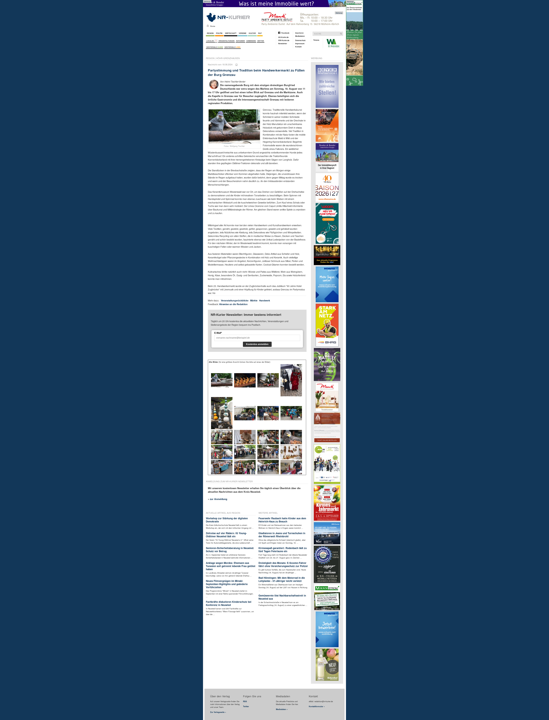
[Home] (208, 25)
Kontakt (298, 46)
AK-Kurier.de (283, 37)
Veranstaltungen (226, 41)
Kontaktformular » (317, 706)
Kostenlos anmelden (257, 344)
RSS (245, 701)
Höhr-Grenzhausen (228, 58)
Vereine (242, 33)
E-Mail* (218, 333)
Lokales (210, 41)
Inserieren (299, 33)
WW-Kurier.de (283, 40)
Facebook (285, 33)
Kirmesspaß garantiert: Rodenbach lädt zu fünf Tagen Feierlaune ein (282, 549)
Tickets (316, 40)
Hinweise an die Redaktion (233, 304)
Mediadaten (300, 36)
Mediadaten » (282, 709)
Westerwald (214, 47)
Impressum (300, 43)
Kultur (252, 33)
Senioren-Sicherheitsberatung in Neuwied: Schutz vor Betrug (230, 549)
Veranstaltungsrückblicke (234, 300)
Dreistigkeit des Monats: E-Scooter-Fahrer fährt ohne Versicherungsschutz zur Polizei (283, 564)
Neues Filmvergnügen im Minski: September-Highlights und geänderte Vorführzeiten (227, 584)
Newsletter (282, 43)
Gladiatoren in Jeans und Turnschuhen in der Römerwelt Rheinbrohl (281, 534)
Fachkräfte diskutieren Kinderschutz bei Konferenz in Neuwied (228, 603)
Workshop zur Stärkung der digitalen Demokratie (227, 520)
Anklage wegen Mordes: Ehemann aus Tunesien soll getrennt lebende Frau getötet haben (230, 566)
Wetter (260, 41)
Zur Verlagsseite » (218, 712)
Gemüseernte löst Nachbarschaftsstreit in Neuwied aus (282, 597)
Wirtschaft (231, 33)
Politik (219, 33)
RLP (260, 33)
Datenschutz (300, 40)
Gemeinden (251, 41)
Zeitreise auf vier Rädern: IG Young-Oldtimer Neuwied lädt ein (226, 534)
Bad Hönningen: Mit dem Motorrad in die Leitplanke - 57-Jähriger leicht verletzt (281, 579)
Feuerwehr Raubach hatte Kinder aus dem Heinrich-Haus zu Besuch (282, 520)
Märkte (253, 300)
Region (210, 33)
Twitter (246, 706)
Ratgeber (240, 41)
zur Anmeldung (218, 499)
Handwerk (264, 300)
